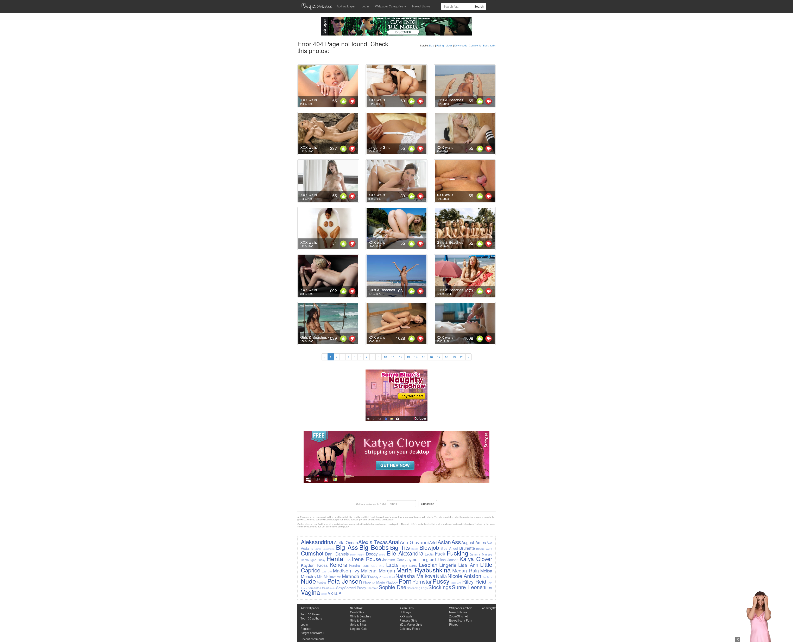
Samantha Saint (318, 588)
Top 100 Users (310, 614)
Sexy (340, 587)
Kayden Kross (314, 565)
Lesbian (428, 564)
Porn (405, 581)
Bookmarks (489, 45)
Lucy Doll (327, 571)
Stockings (439, 587)
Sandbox (356, 608)
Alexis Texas (373, 542)
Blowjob (429, 547)
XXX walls (308, 99)
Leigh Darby (408, 566)
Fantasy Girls (408, 620)
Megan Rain (465, 570)
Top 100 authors (311, 618)
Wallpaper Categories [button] (389, 6)
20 (461, 357)
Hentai (335, 558)
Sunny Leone (467, 587)
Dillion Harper (357, 554)
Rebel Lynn (455, 582)
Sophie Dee (392, 587)
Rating (440, 45)
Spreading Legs (417, 588)
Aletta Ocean (346, 542)
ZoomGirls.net (458, 616)
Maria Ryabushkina (423, 569)
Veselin (324, 593)
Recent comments (312, 639)
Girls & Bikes (358, 624)
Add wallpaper (346, 6)
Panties (321, 582)
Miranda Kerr (356, 575)
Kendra (338, 564)
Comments (475, 45)
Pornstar (422, 581)
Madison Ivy (346, 570)
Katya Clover (475, 558)
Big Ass (347, 547)
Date (431, 45)
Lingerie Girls (379, 147)
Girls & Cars (358, 620)
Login (365, 6)
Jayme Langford (420, 559)
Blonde (414, 548)
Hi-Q (348, 560)
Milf (339, 577)
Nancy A (375, 577)
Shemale (372, 588)
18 (446, 357)
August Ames (473, 542)
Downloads (460, 45)
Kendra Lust (359, 565)
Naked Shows (421, 6)
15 (423, 357)
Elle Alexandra (405, 553)
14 (416, 357)
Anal (393, 542)
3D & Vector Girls (411, 624)
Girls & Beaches (450, 99)
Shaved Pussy (355, 587)
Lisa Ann (468, 564)
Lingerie (447, 564)
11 (393, 357)
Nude (308, 581)
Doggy (372, 554)
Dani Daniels (337, 554)
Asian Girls (407, 608)
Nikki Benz (487, 577)
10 (385, 357)
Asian (444, 542)
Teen (487, 587)
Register (305, 629)
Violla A (334, 593)
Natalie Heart (388, 577)
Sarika (332, 588)
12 (400, 357)
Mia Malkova (326, 576)
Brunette (467, 548)
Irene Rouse (366, 559)
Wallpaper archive (460, 608)
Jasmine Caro (393, 559)
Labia (392, 564)
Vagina (310, 592)
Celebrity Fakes (410, 629)
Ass (456, 542)
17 (438, 357)
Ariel (433, 542)
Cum (489, 548)
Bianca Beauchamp (325, 548)
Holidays (405, 612)
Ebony (382, 554)
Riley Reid (474, 581)
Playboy (392, 582)
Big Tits (400, 547)
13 (408, 357)
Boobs (480, 548)
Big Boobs (374, 547)
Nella (441, 575)
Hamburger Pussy (313, 560)
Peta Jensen (344, 581)
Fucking (457, 552)
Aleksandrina (317, 542)
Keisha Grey (377, 565)
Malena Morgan (378, 570)
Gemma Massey (481, 554)
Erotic (429, 554)
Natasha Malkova (415, 575)
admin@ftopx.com (494, 608)
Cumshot (312, 553)
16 (431, 357)
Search (479, 6)
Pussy (440, 581)
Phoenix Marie (374, 582)
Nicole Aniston (464, 575)
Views (449, 45)
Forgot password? (312, 633)
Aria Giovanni (414, 542)
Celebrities (357, 612)
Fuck (440, 553)
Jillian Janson (447, 559)
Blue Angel (449, 548)
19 (454, 357)
